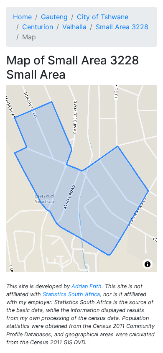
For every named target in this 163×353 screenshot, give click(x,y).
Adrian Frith (86, 286)
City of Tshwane (102, 17)
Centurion (37, 27)
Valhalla (74, 27)
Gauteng (54, 17)
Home (22, 17)
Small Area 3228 (122, 27)
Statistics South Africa (71, 294)
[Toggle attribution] (148, 264)
